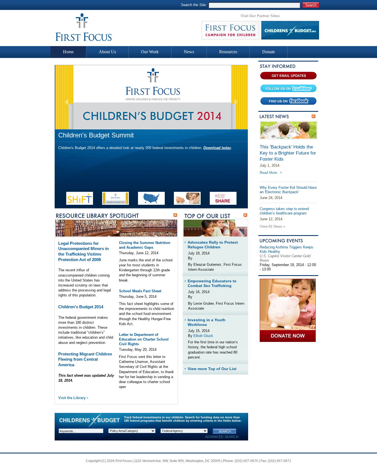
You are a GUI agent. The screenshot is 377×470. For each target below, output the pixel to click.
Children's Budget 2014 (80, 306)
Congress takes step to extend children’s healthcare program (284, 211)
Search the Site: (194, 5)
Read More (268, 173)
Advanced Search (221, 437)
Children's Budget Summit (96, 135)
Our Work (150, 51)
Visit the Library (72, 398)
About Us (107, 51)
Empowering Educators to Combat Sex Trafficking (212, 283)
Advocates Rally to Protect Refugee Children (213, 244)
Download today (217, 148)
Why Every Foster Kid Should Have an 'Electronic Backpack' (288, 189)
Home (68, 51)
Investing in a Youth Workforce (206, 322)
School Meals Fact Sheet (140, 291)
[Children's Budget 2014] (151, 97)
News (189, 51)
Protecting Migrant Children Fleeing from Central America (85, 359)
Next (236, 102)
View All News (271, 226)
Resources (228, 51)
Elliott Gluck (203, 336)
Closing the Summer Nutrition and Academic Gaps (144, 245)
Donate (268, 51)
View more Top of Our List (212, 369)
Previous (66, 102)
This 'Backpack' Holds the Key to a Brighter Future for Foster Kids (288, 153)
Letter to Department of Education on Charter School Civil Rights (144, 339)
